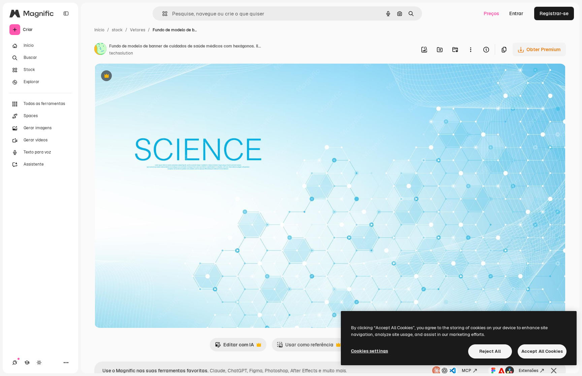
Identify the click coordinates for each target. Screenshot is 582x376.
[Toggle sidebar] (66, 13)
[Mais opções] (470, 49)
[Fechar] (554, 371)
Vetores (137, 30)
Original (137, 76)
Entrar (516, 13)
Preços (491, 13)
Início (99, 30)
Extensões (528, 370)
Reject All (490, 351)
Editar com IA (234, 346)
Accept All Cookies (542, 351)
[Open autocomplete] (162, 13)
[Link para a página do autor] (100, 50)
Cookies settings (369, 351)
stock (117, 30)
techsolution (121, 53)
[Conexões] (14, 362)
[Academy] (27, 362)
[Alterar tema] (39, 362)
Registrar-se (554, 13)
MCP (466, 370)
